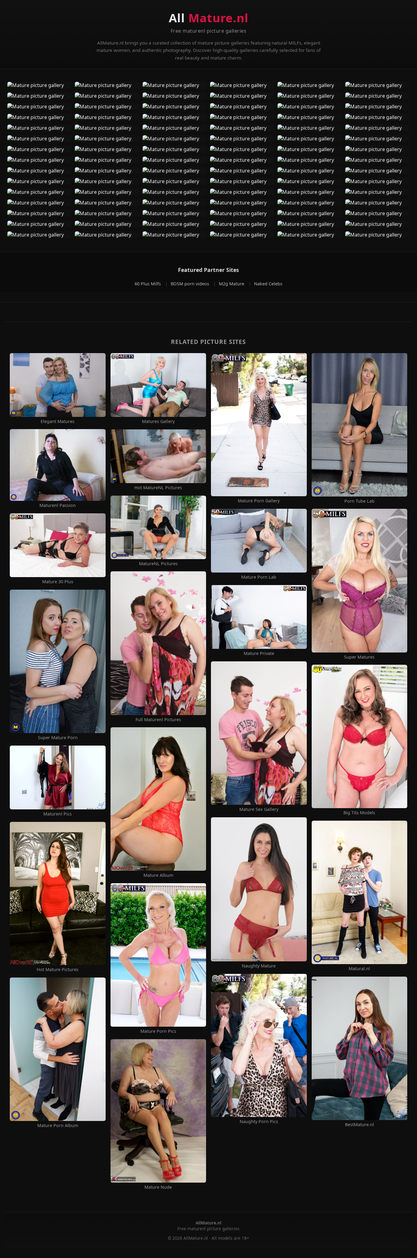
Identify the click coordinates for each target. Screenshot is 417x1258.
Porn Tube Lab (359, 501)
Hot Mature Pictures (57, 969)
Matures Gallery (158, 421)
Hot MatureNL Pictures (158, 487)
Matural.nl (359, 968)
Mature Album (158, 875)
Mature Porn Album (57, 1125)
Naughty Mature (259, 966)
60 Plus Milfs (148, 284)
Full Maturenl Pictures (158, 719)
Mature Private (259, 653)
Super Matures (359, 657)
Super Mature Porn (58, 737)
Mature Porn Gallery (259, 501)
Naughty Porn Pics (259, 1121)
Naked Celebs (268, 284)
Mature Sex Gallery (258, 809)
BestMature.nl (359, 1124)
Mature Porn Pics (158, 1031)
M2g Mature (232, 284)
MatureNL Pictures (158, 563)
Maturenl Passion (57, 505)
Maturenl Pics (57, 814)
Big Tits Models (359, 812)
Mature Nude (158, 1187)
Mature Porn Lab (258, 577)
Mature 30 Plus (57, 581)
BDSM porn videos (190, 284)
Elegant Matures (57, 421)
